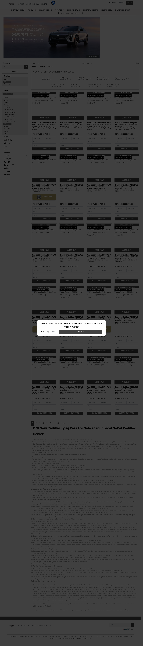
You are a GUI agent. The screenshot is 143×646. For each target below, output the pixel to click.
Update (81, 332)
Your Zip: (46, 332)
